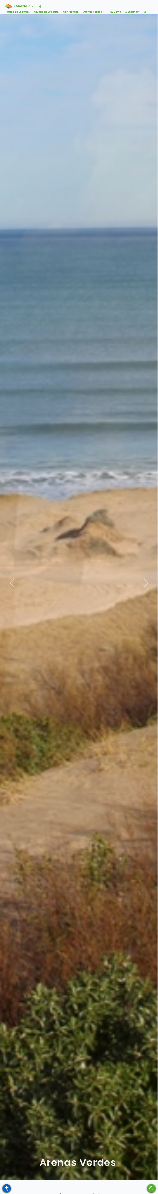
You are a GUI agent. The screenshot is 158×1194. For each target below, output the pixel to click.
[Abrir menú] (6, 1188)
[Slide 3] (84, 1176)
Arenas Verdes (78, 1162)
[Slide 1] (73, 1176)
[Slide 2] (79, 1176)
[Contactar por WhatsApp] (151, 1188)
